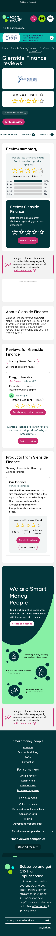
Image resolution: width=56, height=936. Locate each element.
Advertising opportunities (28, 823)
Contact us (28, 761)
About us (28, 747)
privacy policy (28, 910)
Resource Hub (28, 785)
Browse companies (28, 790)
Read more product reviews (28, 412)
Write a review (13, 121)
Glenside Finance (19, 48)
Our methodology (28, 752)
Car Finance (15, 381)
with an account (23, 270)
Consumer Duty (28, 813)
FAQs (28, 757)
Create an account (22, 623)
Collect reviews (28, 804)
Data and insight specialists (28, 809)
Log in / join (28, 780)
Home (5, 48)
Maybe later (45, 927)
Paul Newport (21, 395)
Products (46, 134)
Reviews (28, 134)
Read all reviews (28, 540)
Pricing (28, 818)
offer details (39, 906)
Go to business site (14, 27)
